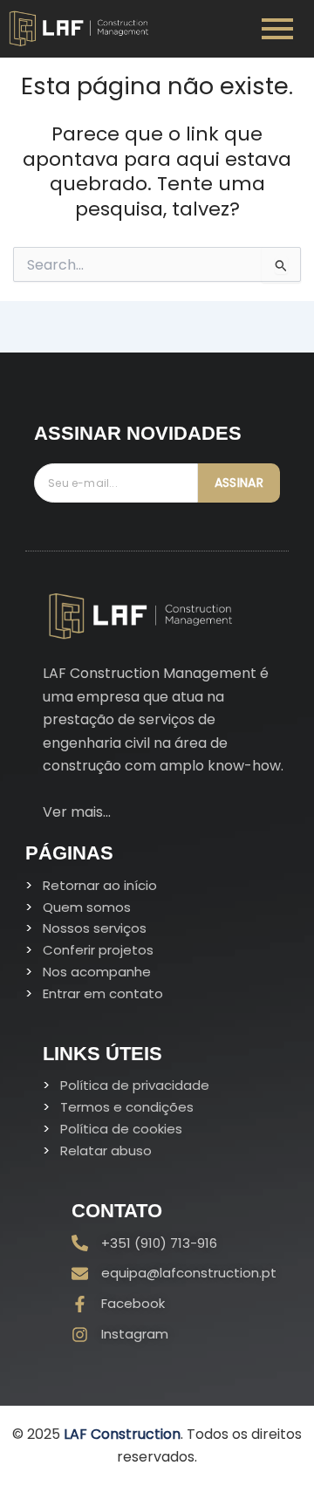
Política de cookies (121, 1129)
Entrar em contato (103, 993)
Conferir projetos (98, 950)
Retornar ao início (100, 885)
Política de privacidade (134, 1085)
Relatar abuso (106, 1150)
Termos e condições (127, 1107)
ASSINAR (239, 482)
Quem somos (87, 907)
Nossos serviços (95, 928)
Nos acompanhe (97, 971)
